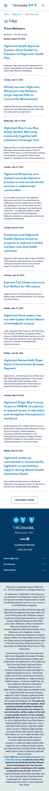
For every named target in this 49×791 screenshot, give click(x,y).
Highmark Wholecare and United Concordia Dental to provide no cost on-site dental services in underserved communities (24, 182)
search (43, 5)
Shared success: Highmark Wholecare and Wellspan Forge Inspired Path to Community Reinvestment (21, 93)
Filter (12, 20)
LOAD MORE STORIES (24, 500)
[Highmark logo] (24, 5)
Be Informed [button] (9, 564)
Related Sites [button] (10, 570)
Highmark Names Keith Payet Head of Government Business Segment (24, 364)
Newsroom (17, 14)
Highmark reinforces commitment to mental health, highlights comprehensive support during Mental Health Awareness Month (24, 465)
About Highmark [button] (11, 558)
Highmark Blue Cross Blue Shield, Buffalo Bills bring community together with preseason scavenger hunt (21, 134)
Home (6, 14)
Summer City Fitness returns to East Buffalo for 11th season (24, 284)
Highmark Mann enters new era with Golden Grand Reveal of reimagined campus (24, 319)
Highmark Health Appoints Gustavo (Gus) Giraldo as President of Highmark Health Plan (24, 52)
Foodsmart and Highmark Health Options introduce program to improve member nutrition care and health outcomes (23, 242)
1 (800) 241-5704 (24, 549)
